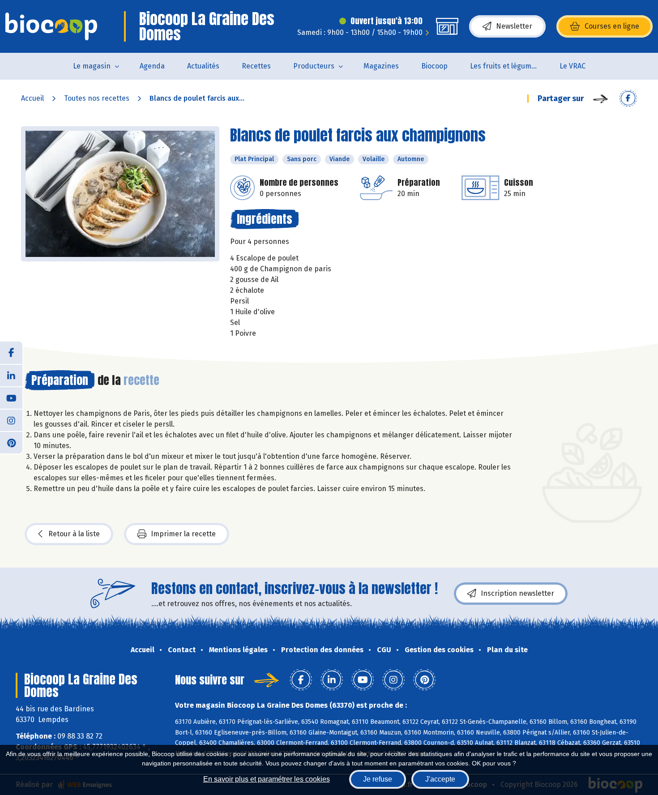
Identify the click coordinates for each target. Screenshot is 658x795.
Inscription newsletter (517, 593)
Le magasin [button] (92, 66)
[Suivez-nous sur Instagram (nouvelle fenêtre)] (11, 420)
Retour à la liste (74, 534)
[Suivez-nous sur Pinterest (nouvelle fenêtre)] (11, 442)
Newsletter (514, 26)
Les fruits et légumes (504, 66)
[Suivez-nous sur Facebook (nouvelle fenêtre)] (11, 353)
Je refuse (377, 779)
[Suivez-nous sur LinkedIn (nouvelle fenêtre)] (11, 375)
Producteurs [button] (313, 66)
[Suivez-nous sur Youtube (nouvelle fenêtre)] (11, 397)
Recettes (256, 66)
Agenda (152, 66)
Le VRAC (572, 66)
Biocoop (434, 66)
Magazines (381, 66)
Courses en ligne (612, 26)
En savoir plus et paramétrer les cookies (266, 779)
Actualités (203, 66)
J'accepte (440, 779)
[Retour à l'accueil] (51, 26)
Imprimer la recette (183, 534)
